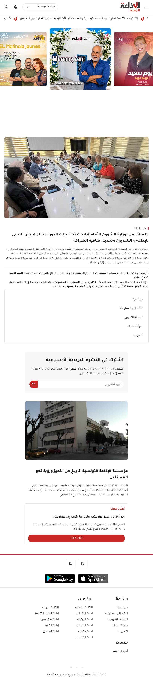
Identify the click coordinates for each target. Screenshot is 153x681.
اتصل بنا (138, 335)
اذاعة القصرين (84, 637)
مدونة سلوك (135, 326)
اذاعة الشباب (85, 613)
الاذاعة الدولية (50, 607)
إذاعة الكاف (52, 625)
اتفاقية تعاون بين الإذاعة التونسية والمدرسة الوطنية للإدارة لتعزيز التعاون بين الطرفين (88, 18)
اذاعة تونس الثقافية (47, 613)
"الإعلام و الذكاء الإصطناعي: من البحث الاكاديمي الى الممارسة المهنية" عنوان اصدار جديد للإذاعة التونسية (79, 282)
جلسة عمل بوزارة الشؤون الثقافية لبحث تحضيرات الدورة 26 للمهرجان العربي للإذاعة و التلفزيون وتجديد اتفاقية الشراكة (80, 238)
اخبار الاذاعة (140, 228)
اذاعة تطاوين (51, 631)
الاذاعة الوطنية (84, 607)
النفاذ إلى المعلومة (131, 308)
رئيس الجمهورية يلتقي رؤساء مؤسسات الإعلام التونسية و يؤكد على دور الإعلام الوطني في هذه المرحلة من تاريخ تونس (79, 276)
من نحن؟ (137, 299)
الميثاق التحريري (133, 317)
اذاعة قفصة (85, 631)
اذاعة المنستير (84, 625)
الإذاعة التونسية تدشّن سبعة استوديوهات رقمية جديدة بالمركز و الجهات (101, 287)
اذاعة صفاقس (50, 619)
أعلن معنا (76, 538)
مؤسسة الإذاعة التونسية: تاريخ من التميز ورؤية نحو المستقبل (82, 474)
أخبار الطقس (120, 651)
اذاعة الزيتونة (85, 619)
